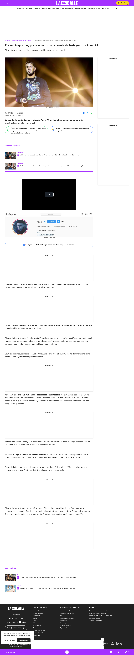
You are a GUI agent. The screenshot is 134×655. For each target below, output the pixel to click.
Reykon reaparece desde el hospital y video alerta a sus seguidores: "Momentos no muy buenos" (54, 166)
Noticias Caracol (37, 611)
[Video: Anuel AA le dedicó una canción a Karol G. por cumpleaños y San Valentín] (10, 577)
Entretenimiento (17, 40)
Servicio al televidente (66, 611)
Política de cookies (94, 618)
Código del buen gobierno (67, 618)
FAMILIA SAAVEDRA (94, 8)
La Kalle (7, 40)
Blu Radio (35, 618)
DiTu (34, 623)
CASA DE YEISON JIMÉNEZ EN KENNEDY (74, 8)
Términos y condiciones (95, 620)
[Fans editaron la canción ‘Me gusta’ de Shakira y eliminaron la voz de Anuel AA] (10, 588)
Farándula (28, 40)
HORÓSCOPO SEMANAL (33, 8)
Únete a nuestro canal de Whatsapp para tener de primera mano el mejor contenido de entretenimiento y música (28, 131)
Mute (110, 652)
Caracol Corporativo (38, 632)
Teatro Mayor (37, 628)
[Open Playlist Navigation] (128, 652)
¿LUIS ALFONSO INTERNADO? (51, 8)
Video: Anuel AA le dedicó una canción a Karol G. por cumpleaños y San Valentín (48, 577)
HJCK (34, 620)
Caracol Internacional (39, 630)
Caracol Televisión (38, 613)
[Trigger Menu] (6, 3)
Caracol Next (37, 635)
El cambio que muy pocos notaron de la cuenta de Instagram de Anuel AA (55, 40)
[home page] (67, 3)
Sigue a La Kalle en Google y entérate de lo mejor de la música (51, 245)
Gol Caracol (36, 615)
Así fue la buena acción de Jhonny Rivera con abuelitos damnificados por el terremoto (50, 155)
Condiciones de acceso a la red (98, 611)
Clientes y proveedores (66, 623)
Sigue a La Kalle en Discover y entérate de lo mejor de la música (72, 130)
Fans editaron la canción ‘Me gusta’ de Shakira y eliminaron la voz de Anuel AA (47, 588)
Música (19, 586)
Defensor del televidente (67, 613)
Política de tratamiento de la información (101, 615)
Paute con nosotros (65, 625)
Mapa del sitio (64, 628)
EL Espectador (37, 625)
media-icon (67, 652)
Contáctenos (63, 620)
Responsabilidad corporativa (97, 613)
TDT (61, 615)
